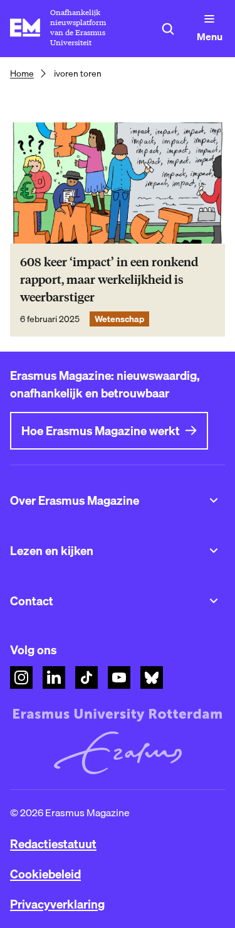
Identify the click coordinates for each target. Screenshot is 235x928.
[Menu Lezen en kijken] (213, 551)
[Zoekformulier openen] (168, 29)
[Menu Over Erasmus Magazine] (213, 500)
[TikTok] (86, 677)
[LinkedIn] (54, 677)
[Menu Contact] (213, 601)
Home (22, 73)
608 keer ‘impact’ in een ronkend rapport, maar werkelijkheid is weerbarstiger (109, 280)
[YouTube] (119, 677)
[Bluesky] (151, 677)
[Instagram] (21, 677)
